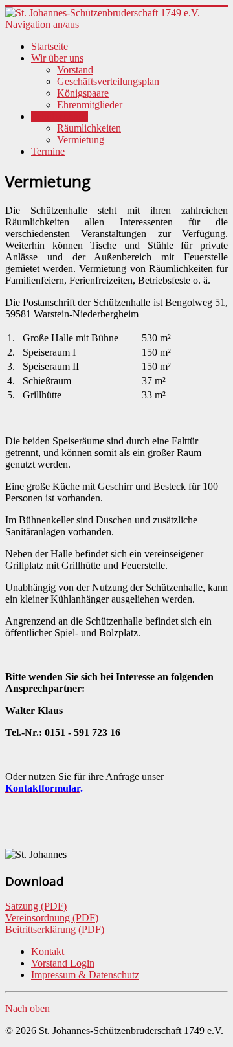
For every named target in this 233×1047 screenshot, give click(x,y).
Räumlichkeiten (89, 127)
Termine (48, 151)
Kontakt (47, 951)
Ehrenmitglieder (89, 104)
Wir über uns (57, 57)
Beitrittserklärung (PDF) (54, 929)
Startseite (49, 46)
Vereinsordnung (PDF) (51, 917)
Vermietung (80, 139)
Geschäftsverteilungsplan (108, 81)
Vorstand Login (62, 963)
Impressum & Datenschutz (85, 974)
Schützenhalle (59, 116)
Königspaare (83, 92)
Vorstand (75, 69)
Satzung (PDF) (36, 906)
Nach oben (27, 1008)
